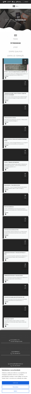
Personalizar (15, 387)
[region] (15, 381)
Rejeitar (15, 391)
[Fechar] (29, 369)
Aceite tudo (15, 382)
